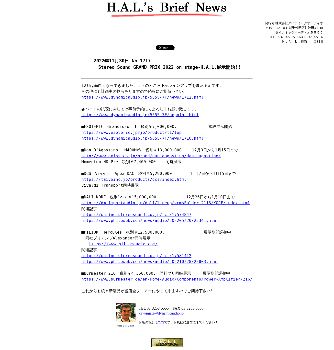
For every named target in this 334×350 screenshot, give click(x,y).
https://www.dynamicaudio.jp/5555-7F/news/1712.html (142, 97)
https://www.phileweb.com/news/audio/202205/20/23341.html (149, 220)
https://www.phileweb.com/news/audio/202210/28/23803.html (149, 261)
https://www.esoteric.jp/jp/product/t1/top (131, 132)
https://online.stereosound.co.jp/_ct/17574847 (136, 214)
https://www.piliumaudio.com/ (123, 244)
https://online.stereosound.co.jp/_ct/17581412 (136, 255)
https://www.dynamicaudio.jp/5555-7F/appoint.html (140, 115)
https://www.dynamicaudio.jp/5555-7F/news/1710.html (142, 138)
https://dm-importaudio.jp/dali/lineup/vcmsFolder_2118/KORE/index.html (165, 203)
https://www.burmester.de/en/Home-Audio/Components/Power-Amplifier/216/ (167, 279)
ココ (161, 322)
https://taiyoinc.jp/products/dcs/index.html (134, 179)
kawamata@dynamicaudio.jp (161, 313)
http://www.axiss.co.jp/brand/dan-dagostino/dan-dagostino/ (151, 156)
